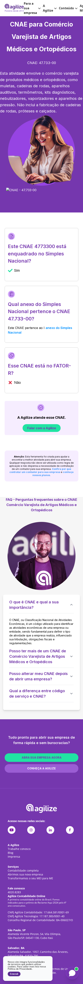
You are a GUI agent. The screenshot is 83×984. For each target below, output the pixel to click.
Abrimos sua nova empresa (25, 874)
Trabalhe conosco (19, 849)
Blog (10, 853)
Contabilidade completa (23, 870)
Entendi (14, 974)
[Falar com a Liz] (72, 973)
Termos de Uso (59, 969)
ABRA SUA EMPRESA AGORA (42, 757)
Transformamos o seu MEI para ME (30, 878)
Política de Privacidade (20, 968)
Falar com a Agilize (41, 428)
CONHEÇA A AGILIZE (41, 768)
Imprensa (14, 856)
